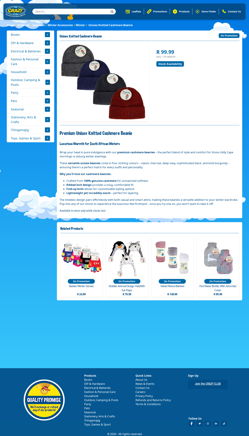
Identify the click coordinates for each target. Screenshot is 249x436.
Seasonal (39, 25)
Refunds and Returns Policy (153, 400)
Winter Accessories (60, 25)
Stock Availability (170, 64)
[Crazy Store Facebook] (192, 424)
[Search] (112, 11)
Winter (80, 25)
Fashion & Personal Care (24, 61)
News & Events (145, 384)
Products (24, 25)
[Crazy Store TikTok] (224, 424)
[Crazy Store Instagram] (208, 424)
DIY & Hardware (22, 43)
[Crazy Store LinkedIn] (216, 424)
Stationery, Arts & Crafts (23, 119)
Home (11, 25)
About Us (141, 380)
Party (14, 93)
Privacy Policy (144, 396)
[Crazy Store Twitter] (200, 424)
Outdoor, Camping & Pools (25, 82)
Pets (14, 101)
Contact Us (143, 388)
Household (18, 72)
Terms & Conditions (148, 404)
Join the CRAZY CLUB (208, 384)
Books (15, 35)
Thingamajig (20, 130)
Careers (141, 392)
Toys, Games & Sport (26, 138)
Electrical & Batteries (26, 51)
